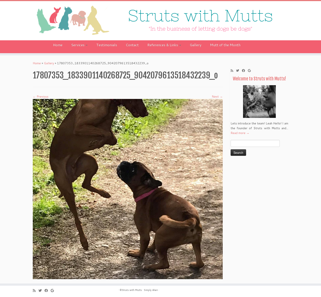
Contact (132, 44)
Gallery (195, 44)
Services (78, 44)
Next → (217, 96)
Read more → (240, 133)
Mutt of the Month (225, 44)
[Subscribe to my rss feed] (233, 70)
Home (57, 44)
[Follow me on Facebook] (245, 70)
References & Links (163, 44)
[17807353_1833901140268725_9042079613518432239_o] (128, 189)
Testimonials (106, 44)
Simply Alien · (151, 290)
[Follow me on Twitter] (239, 70)
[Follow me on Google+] (251, 70)
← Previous (40, 96)
